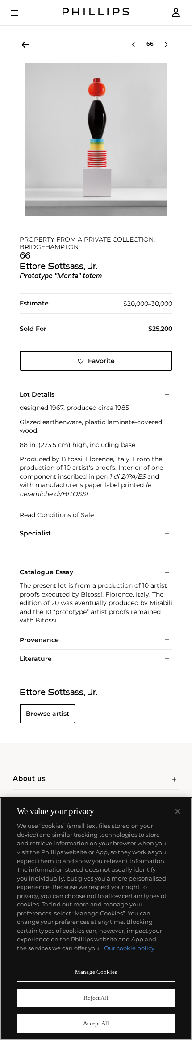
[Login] (176, 12)
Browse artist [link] (47, 714)
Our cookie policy (129, 948)
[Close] (178, 811)
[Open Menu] (20, 13)
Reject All (95, 997)
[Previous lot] (133, 44)
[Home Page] (96, 12)
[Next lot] (166, 44)
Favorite (101, 361)
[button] (96, 139)
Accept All (96, 1023)
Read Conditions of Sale (57, 515)
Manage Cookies (96, 972)
